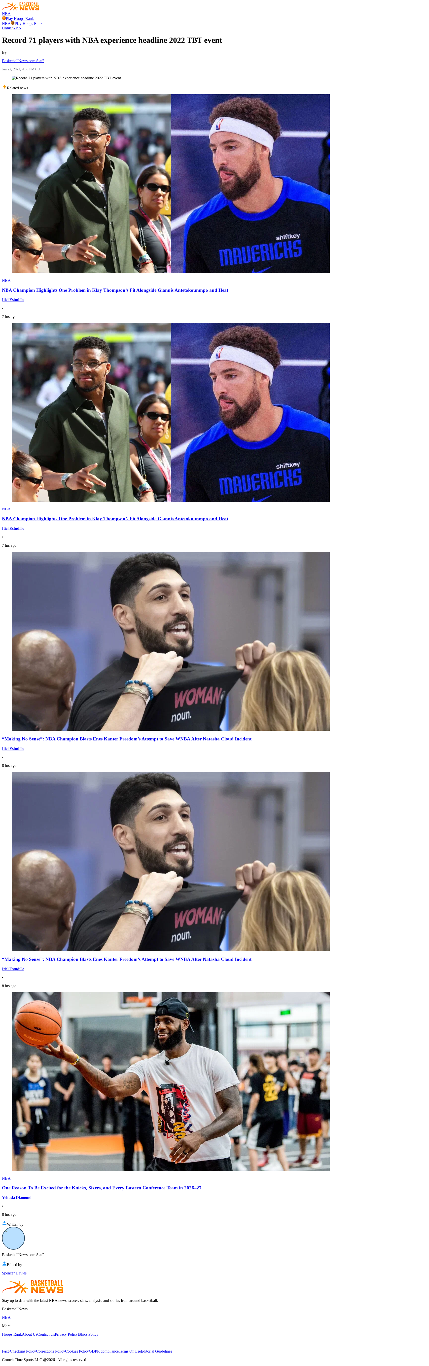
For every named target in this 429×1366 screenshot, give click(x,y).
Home (7, 28)
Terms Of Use (130, 1351)
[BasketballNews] (20, 9)
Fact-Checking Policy (19, 1351)
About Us (29, 1334)
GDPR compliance (104, 1351)
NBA (6, 13)
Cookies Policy (77, 1351)
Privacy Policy (66, 1334)
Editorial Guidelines (156, 1351)
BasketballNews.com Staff (23, 61)
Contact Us (46, 1334)
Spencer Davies (14, 1273)
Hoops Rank (12, 1334)
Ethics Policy (88, 1334)
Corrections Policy (50, 1351)
